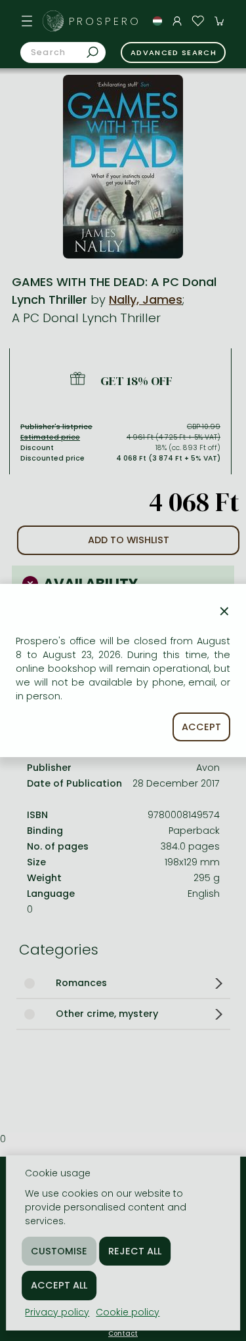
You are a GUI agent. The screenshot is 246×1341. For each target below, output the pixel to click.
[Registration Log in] (177, 21)
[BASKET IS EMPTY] (219, 21)
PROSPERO (105, 21)
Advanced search (173, 52)
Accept (201, 726)
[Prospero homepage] (53, 20)
